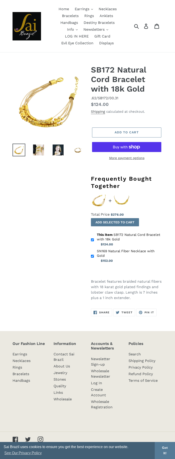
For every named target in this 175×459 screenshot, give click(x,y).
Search (135, 354)
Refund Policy (141, 374)
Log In (96, 383)
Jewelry (60, 373)
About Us (62, 366)
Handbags (21, 380)
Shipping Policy (142, 361)
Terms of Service (143, 380)
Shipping (98, 112)
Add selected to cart (114, 222)
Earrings (20, 354)
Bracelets (21, 374)
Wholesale (63, 399)
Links (58, 392)
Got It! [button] (165, 450)
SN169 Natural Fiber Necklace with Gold (125, 253)
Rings (17, 367)
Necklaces (22, 361)
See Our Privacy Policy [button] (23, 453)
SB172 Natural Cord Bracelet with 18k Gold (128, 237)
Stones (60, 379)
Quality (60, 386)
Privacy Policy (141, 367)
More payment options (126, 158)
